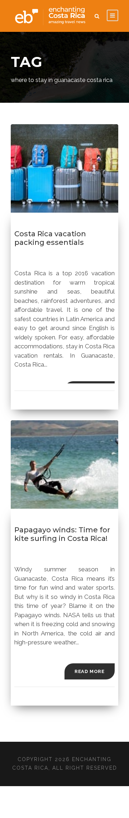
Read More (90, 671)
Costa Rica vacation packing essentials (50, 238)
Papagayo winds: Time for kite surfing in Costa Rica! (62, 534)
